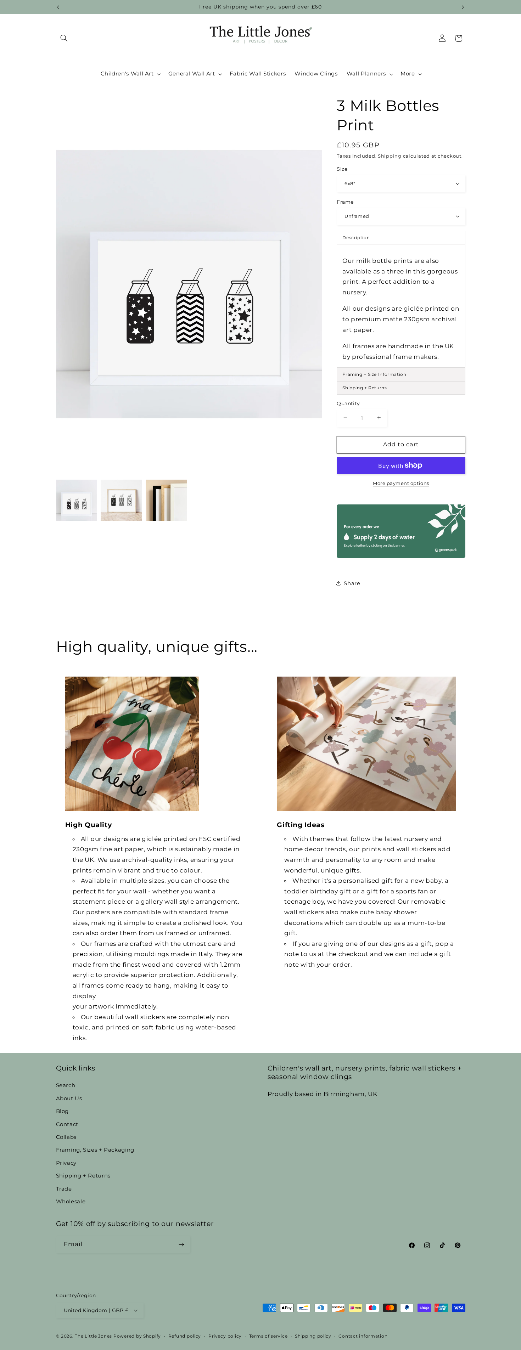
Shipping (390, 155)
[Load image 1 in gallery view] (76, 500)
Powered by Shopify (137, 1336)
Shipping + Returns (83, 1176)
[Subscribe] (181, 1244)
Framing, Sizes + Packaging (95, 1150)
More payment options (401, 483)
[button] (64, 38)
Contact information (362, 1336)
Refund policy (184, 1336)
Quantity (348, 403)
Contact (67, 1124)
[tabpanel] (401, 306)
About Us (69, 1098)
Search (65, 1085)
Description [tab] (356, 237)
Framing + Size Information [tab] (374, 374)
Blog (62, 1111)
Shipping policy (313, 1336)
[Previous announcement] (58, 7)
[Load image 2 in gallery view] (121, 500)
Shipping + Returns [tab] (364, 387)
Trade (64, 1189)
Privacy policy (225, 1336)
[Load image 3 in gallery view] (166, 500)
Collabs (66, 1137)
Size (342, 169)
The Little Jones (93, 1336)
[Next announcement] (463, 7)
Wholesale (71, 1201)
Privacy (66, 1163)
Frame (345, 201)
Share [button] (352, 583)
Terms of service (268, 1336)
